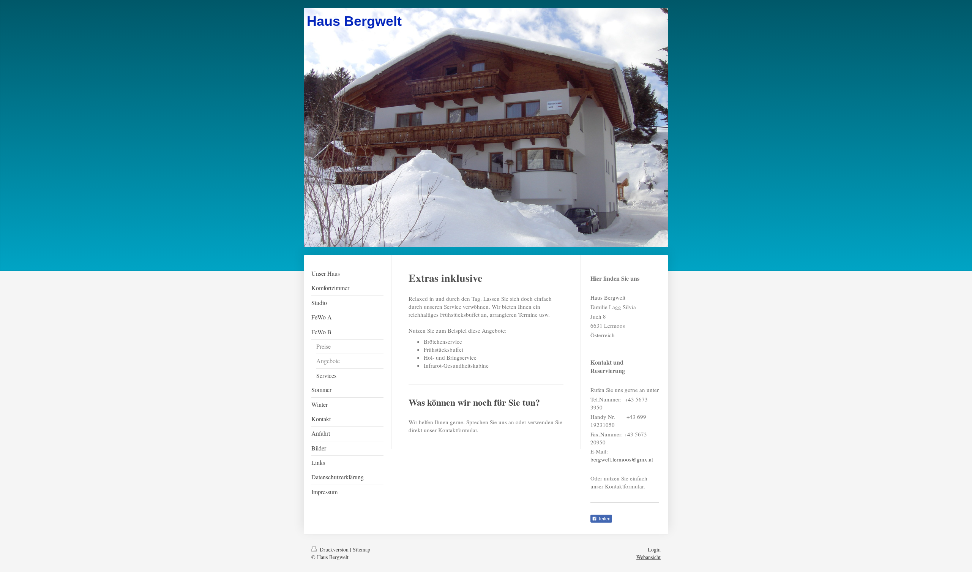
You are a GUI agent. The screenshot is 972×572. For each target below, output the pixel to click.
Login (654, 549)
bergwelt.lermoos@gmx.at (621, 459)
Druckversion (334, 549)
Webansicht (648, 557)
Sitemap (361, 549)
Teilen (604, 518)
